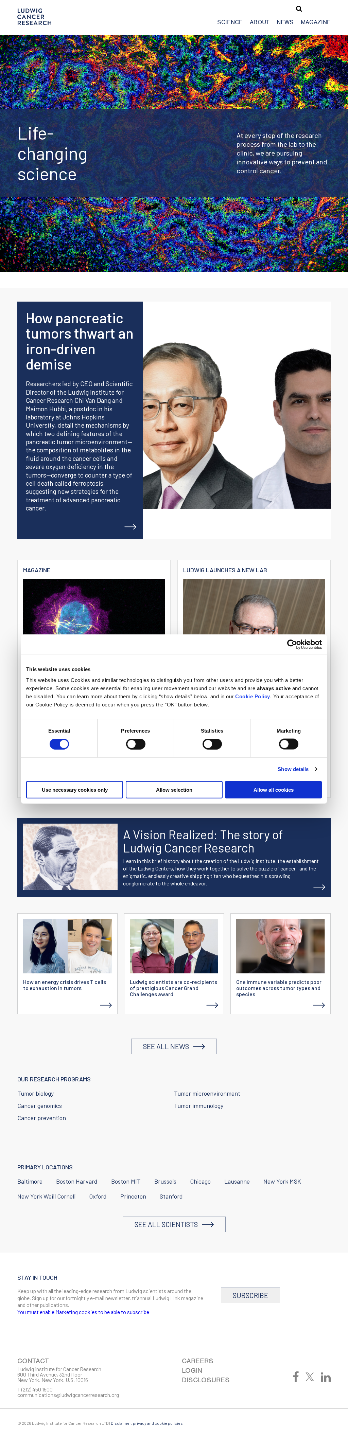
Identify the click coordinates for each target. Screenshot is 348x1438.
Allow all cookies (274, 789)
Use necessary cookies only (75, 789)
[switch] (135, 744)
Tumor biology (35, 1093)
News (285, 22)
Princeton (133, 1196)
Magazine (316, 22)
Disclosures (206, 1380)
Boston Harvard (77, 1181)
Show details (293, 769)
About (259, 22)
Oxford (98, 1196)
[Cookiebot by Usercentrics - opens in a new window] (292, 645)
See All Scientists (168, 1224)
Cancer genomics (39, 1105)
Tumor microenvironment (207, 1093)
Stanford (171, 1196)
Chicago (200, 1181)
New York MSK (282, 1181)
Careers (197, 1360)
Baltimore (29, 1181)
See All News (168, 1046)
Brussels (165, 1181)
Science (230, 22)
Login (192, 1370)
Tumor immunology (198, 1105)
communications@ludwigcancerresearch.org (68, 1394)
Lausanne (237, 1181)
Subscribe (250, 1295)
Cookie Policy (252, 696)
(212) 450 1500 (37, 1389)
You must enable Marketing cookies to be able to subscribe (83, 1312)
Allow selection (174, 789)
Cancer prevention (41, 1117)
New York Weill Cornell (46, 1196)
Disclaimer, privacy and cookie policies (147, 1423)
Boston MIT (126, 1181)
